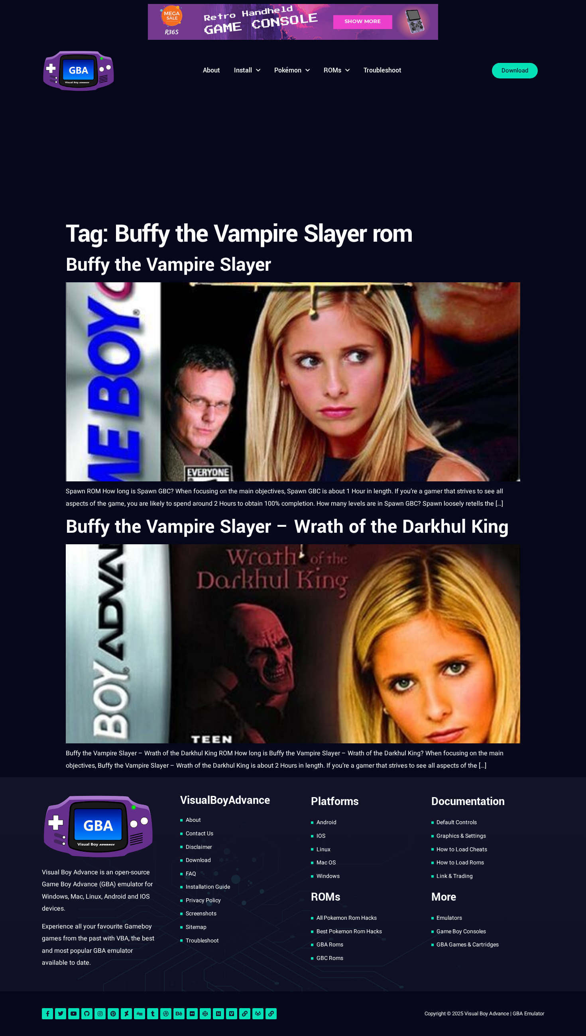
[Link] (244, 1013)
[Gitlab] (258, 1013)
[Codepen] (205, 1013)
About (211, 70)
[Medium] (218, 1013)
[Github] (86, 1013)
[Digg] (139, 1013)
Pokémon (287, 70)
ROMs (332, 70)
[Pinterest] (113, 1013)
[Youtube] (73, 1013)
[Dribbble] (165, 1013)
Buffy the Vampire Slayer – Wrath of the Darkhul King (287, 527)
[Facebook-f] (47, 1013)
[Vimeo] (231, 1013)
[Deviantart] (126, 1013)
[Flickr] (192, 1013)
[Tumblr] (152, 1013)
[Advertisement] (293, 157)
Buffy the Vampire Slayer (168, 265)
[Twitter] (60, 1013)
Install (243, 70)
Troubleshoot (382, 70)
